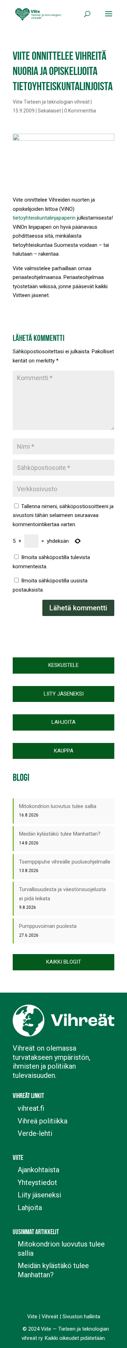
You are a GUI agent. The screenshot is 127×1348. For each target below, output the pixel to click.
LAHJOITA (63, 722)
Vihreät (50, 1316)
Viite (32, 1316)
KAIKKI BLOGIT (63, 962)
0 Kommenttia (80, 111)
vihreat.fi (31, 1108)
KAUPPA (63, 751)
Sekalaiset (49, 111)
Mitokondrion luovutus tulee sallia (57, 806)
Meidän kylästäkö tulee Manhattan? (60, 834)
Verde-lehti (35, 1133)
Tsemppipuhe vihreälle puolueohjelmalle (64, 862)
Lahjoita (30, 1207)
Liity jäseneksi (39, 1195)
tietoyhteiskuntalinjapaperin (44, 218)
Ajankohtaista (38, 1170)
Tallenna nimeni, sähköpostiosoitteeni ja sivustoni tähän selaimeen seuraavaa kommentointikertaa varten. (63, 515)
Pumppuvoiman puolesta (48, 926)
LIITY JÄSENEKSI (64, 694)
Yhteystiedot (37, 1182)
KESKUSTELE (63, 665)
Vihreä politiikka (42, 1121)
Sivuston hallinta (81, 1316)
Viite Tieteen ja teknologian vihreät (51, 102)
